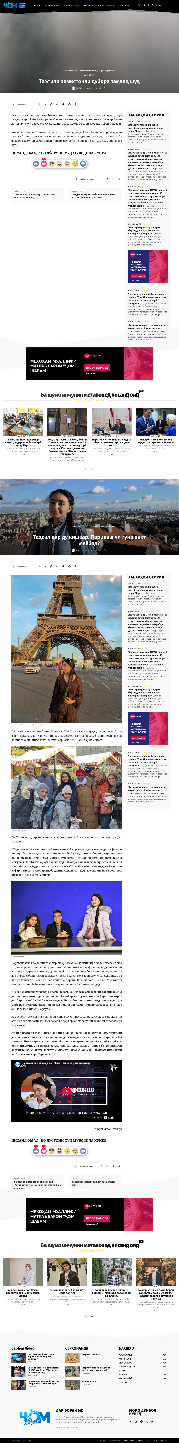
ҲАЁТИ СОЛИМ (71, 71)
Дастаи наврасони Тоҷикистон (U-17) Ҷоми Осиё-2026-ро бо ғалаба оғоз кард (43, 1370)
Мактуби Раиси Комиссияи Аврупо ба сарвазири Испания (155, 441)
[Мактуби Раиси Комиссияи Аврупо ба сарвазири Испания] (156, 422)
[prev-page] (86, 469)
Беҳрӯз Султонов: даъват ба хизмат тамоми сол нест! (96, 1369)
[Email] (57, 104)
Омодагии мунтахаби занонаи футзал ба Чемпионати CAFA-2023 (94, 196)
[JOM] (74, 88)
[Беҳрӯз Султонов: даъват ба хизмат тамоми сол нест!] (72, 1371)
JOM (80, 88)
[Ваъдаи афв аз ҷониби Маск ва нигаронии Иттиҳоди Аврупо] (18, 1385)
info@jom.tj (72, 1427)
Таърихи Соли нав (91, 1354)
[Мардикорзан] (72, 1385)
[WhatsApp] (51, 104)
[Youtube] (160, 5)
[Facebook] (144, 5)
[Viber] (75, 104)
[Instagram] (148, 5)
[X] (156, 5)
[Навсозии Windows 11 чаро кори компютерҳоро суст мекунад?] (18, 1358)
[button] (138, 5)
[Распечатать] (63, 104)
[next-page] (92, 469)
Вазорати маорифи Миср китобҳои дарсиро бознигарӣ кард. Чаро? (145, 128)
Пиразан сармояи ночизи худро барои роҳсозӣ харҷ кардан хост (147, 328)
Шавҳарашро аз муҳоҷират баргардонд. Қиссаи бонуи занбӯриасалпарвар (144, 230)
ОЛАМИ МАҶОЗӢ (135, 149)
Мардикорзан (89, 1381)
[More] (119, 179)
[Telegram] (152, 5)
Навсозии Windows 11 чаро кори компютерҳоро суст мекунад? (41, 1356)
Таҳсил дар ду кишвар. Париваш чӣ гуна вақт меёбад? (35, 196)
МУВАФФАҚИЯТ (134, 224)
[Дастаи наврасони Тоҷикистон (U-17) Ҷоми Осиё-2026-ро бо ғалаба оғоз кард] (18, 1371)
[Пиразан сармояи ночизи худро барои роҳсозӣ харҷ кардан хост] (112, 422)
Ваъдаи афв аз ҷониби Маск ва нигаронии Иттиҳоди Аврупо (43, 1382)
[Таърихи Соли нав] (72, 1358)
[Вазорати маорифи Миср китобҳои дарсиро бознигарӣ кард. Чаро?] (23, 422)
